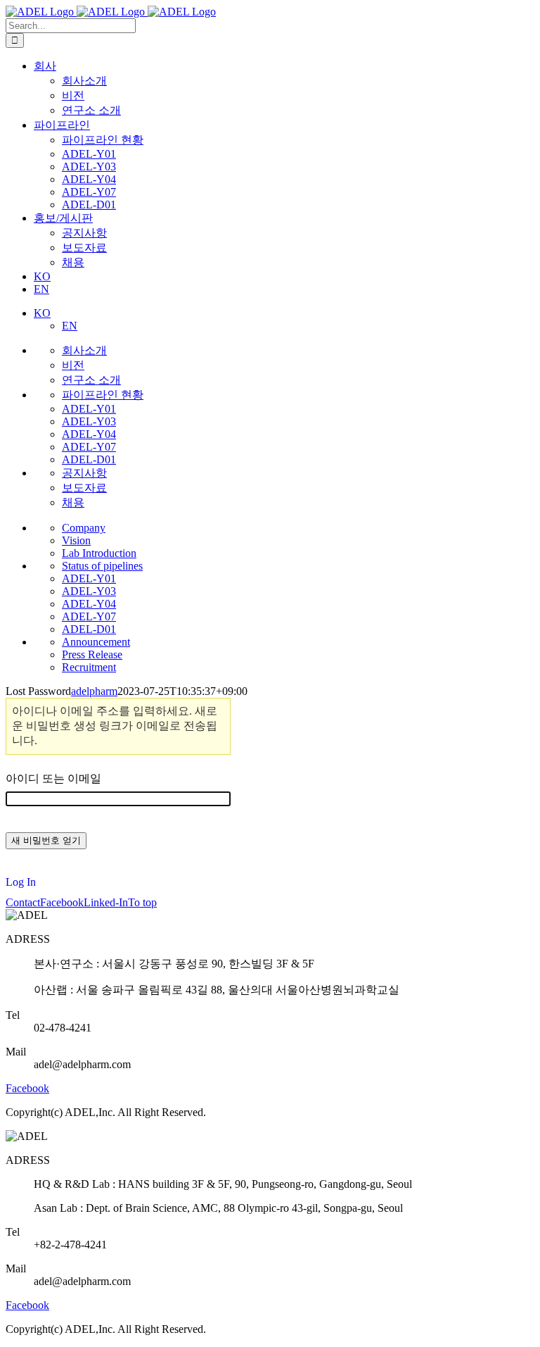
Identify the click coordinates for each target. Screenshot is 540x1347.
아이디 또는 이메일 (53, 778)
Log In (21, 882)
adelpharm (94, 691)
